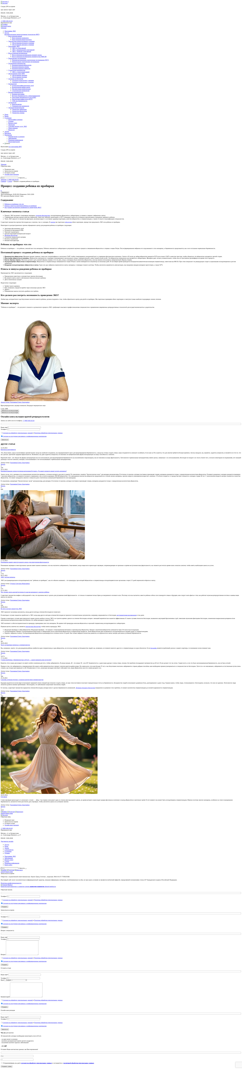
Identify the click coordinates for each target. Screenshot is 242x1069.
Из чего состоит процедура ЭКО (11, 609)
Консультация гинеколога (20, 38)
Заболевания (12, 138)
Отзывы (11, 121)
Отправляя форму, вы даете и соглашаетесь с (48, 1063)
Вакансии (11, 130)
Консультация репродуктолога (22, 39)
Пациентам (8, 135)
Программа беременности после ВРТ (24, 97)
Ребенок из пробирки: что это (14, 204)
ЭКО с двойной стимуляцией (21, 51)
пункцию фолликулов (43, 215)
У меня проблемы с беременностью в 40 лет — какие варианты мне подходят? (26, 660)
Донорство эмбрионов (19, 109)
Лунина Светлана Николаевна (20, 583)
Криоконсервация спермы (20, 67)
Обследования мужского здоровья (23, 43)
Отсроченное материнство (16, 63)
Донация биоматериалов (16, 107)
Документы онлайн (7, 841)
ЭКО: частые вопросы (8, 577)
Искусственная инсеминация (17, 53)
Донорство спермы (18, 113)
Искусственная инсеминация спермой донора (27, 55)
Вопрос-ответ (12, 123)
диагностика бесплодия (33, 626)
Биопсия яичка (17, 104)
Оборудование (13, 128)
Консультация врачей (15, 36)
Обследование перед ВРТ (16, 73)
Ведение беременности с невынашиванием (26, 96)
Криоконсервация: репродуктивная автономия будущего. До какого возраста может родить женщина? (34, 471)
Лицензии (11, 125)
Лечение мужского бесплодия (85, 688)
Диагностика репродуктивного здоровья (21, 41)
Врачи (7, 116)
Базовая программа (18, 94)
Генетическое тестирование (17, 58)
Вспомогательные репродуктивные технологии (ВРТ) (22, 34)
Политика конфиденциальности (11, 883)
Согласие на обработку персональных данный (18, 433)
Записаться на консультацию (10, 410)
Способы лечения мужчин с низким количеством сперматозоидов (22, 679)
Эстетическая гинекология (20, 90)
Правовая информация (15, 140)
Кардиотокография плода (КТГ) (22, 99)
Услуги (7, 33)
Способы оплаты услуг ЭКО (17, 126)
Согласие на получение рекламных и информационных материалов (25, 436)
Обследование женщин (19, 75)
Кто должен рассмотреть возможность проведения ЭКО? (23, 207)
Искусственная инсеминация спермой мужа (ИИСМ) (29, 56)
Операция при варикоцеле (20, 106)
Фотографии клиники (15, 119)
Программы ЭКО (10, 31)
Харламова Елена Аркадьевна (15, 402)
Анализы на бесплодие (15, 79)
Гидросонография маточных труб (23, 85)
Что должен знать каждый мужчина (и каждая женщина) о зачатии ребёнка (25, 592)
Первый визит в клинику (16, 136)
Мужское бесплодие (11, 235)
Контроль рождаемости (8, 449)
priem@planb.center (7, 813)
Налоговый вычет (14, 142)
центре (53, 222)
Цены (6, 114)
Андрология (12, 102)
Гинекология (12, 84)
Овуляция (4, 797)
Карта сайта (8, 865)
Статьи (7, 861)
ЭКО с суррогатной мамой (20, 72)
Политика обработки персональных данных (48, 433)
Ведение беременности (15, 92)
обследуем (68, 222)
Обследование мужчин (19, 77)
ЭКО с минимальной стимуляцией (23, 50)
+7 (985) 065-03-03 (7, 21)
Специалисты (9, 850)
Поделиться (5, 192)
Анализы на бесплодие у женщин (23, 80)
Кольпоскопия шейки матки (21, 87)
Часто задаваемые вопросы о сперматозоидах (15, 645)
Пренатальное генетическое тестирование (25, 62)
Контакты (8, 133)
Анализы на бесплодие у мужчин (23, 82)
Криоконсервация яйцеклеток (21, 65)
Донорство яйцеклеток (19, 111)
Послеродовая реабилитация (21, 89)
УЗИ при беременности (19, 101)
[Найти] (26, 178)
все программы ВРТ (15, 146)
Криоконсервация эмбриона (21, 68)
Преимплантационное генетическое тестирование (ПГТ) (30, 60)
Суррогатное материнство (16, 70)
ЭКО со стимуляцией (19, 48)
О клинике (8, 118)
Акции (7, 131)
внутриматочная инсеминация (126, 615)
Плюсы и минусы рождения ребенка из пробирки (21, 206)
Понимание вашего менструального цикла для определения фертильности (25, 562)
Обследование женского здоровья (23, 44)
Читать (3, 464)
